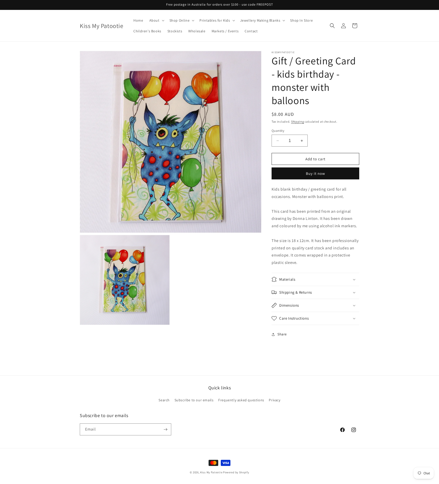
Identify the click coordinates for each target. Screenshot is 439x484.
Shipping (297, 121)
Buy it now (315, 173)
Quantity (278, 131)
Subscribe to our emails (194, 400)
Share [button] (282, 334)
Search (164, 400)
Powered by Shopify (236, 472)
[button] (156, 20)
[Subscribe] (165, 429)
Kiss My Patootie (211, 472)
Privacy (274, 400)
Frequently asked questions (241, 400)
